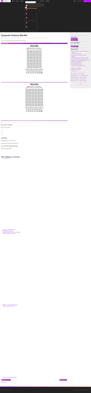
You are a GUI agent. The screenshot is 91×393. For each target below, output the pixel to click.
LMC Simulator (81, 73)
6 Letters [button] (6, 43)
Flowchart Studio (82, 78)
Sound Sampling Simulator (77, 64)
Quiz (5, 382)
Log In (81, 1)
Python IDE (42, 1)
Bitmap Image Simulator (76, 62)
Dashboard (47, 1)
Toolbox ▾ (22, 1)
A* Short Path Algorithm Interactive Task (80, 58)
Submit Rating (4, 138)
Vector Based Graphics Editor (77, 61)
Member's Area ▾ (87, 1)
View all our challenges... (76, 69)
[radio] (34, 130)
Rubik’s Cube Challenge (76, 53)
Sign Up (75, 1)
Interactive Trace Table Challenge (78, 65)
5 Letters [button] (3, 43)
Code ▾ (17, 1)
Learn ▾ (13, 1)
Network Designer (83, 77)
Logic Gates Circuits (84, 75)
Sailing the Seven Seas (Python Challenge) (80, 57)
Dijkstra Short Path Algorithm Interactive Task (81, 60)
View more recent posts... (76, 68)
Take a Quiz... (74, 70)
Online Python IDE (83, 80)
